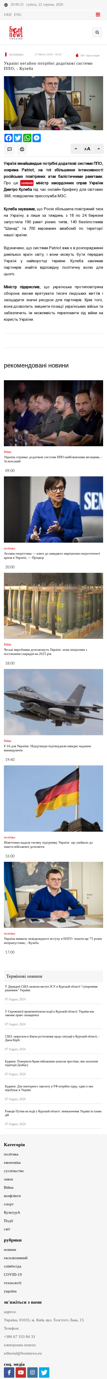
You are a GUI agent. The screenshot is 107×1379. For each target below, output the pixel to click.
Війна (9, 1187)
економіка (12, 1162)
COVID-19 (13, 1274)
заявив (27, 183)
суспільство (14, 1171)
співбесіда (12, 1266)
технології (12, 1283)
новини (10, 1249)
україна (10, 1291)
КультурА (12, 1212)
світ (7, 1229)
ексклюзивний (16, 1258)
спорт (9, 1204)
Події (8, 1221)
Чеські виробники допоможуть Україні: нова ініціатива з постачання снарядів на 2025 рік (45, 652)
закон (8, 1179)
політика (11, 1154)
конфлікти (12, 1196)
